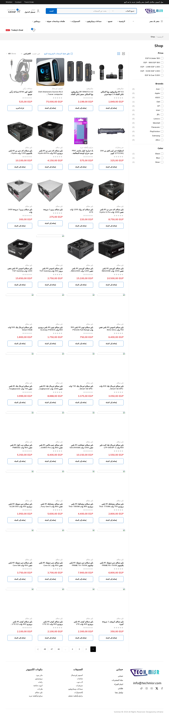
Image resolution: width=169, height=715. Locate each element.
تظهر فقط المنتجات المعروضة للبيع (57, 54)
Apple (146, 93)
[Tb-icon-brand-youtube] (151, 688)
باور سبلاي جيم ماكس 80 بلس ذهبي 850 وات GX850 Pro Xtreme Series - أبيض (51, 447)
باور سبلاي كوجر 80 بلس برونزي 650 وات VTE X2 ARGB (22, 624)
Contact (18, 2)
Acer (146, 89)
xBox (146, 140)
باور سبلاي (59, 147)
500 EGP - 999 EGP (151, 62)
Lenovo (146, 119)
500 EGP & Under (152, 58)
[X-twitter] (156, 688)
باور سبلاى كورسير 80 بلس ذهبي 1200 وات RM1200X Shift (82, 271)
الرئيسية (160, 37)
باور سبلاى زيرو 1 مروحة (53, 209)
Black (157, 154)
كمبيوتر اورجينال (57, 88)
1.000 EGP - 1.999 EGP (150, 67)
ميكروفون (120, 88)
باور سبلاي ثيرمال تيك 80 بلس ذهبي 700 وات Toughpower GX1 (20, 388)
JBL (146, 114)
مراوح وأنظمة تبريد (86, 147)
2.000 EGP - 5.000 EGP (150, 71)
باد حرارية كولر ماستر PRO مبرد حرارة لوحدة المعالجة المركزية (82, 153)
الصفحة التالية (38, 649)
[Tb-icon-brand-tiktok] (141, 688)
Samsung (146, 136)
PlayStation (146, 131)
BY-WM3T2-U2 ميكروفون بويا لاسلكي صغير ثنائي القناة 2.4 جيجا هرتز (82, 94)
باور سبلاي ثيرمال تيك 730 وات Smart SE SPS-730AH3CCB (81, 388)
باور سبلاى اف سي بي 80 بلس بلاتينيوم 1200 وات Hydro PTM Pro (20, 153)
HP (146, 106)
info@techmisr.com (147, 683)
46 (59, 649)
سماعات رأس (27, 88)
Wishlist (9, 2)
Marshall (146, 123)
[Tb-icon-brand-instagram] (146, 688)
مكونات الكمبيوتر (34, 669)
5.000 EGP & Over (152, 75)
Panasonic (146, 127)
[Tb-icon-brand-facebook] (161, 688)
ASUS (146, 97)
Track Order (29, 2)
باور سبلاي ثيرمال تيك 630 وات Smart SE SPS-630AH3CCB (111, 388)
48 (45, 649)
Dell (146, 102)
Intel (146, 110)
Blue (158, 158)
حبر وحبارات (119, 147)
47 (52, 649)
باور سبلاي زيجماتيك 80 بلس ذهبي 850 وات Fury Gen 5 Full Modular (52, 506)
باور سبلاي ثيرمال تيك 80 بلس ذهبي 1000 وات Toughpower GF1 (50, 388)
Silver (157, 162)
